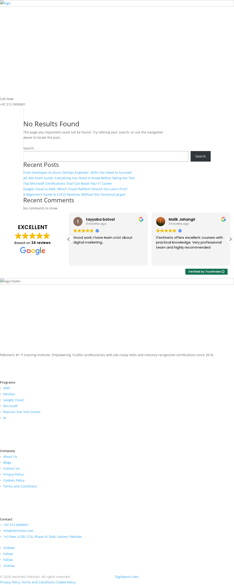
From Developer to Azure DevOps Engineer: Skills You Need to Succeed (77, 172)
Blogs (7, 462)
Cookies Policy (13, 480)
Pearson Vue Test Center (22, 412)
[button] (230, 239)
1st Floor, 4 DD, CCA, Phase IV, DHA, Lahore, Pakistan (42, 536)
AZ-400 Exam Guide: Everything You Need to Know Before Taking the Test (79, 178)
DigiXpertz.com (126, 576)
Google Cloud (13, 400)
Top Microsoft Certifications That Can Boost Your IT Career (67, 183)
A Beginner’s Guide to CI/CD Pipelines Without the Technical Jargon (74, 194)
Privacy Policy (13, 474)
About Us (10, 456)
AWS (6, 388)
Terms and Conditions (20, 486)
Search (28, 148)
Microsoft (10, 406)
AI (4, 418)
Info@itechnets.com (18, 530)
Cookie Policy (66, 582)
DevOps (9, 394)
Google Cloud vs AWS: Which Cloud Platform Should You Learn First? (75, 189)
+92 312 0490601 (16, 525)
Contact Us (11, 468)
